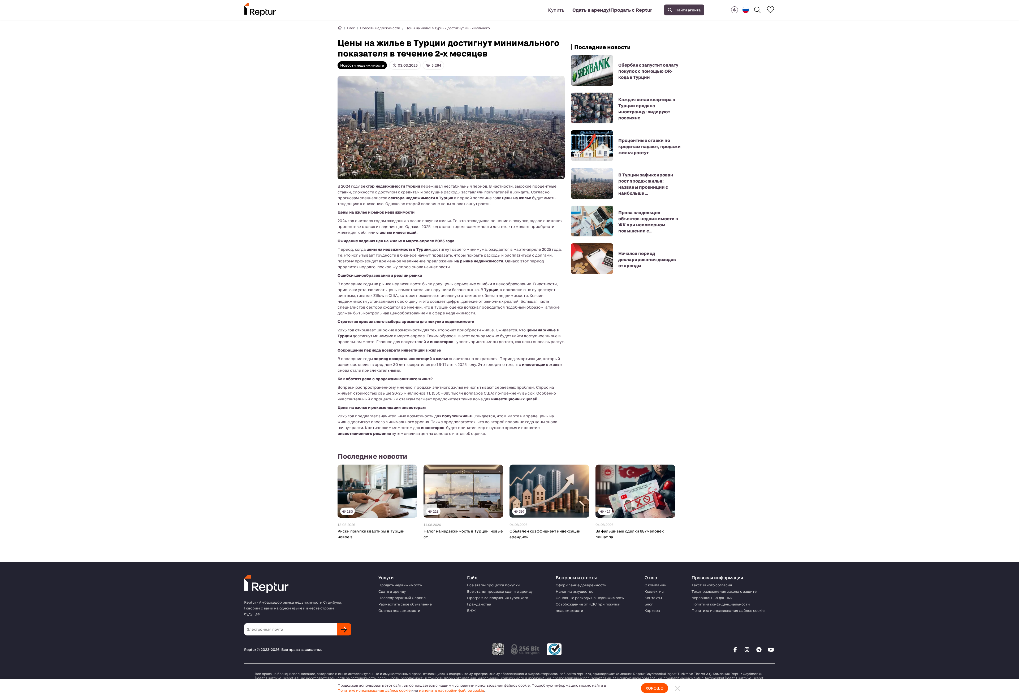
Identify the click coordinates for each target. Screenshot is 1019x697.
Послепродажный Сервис (402, 598)
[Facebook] (735, 649)
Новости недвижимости (380, 28)
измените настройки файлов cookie (451, 690)
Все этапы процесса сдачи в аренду (500, 591)
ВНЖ (471, 610)
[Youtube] (771, 649)
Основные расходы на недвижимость (590, 598)
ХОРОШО (654, 688)
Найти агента (688, 10)
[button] (734, 9)
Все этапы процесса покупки (493, 585)
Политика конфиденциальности (721, 604)
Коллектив (654, 591)
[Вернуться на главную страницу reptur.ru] (340, 28)
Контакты (653, 598)
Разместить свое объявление (405, 604)
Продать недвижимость (400, 585)
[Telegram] (759, 649)
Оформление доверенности (581, 585)
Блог (351, 28)
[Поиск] (757, 10)
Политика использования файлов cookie (728, 610)
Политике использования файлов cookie (374, 690)
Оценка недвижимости (399, 610)
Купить (556, 9)
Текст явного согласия (712, 585)
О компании (656, 585)
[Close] (677, 688)
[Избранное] (770, 9)
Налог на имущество (574, 591)
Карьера (652, 610)
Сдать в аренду (392, 591)
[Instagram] (747, 649)
